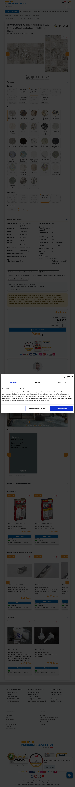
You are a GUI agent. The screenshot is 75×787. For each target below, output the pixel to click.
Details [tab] (37, 382)
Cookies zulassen (61, 408)
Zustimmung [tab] (13, 382)
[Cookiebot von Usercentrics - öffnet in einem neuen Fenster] (65, 377)
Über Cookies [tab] (62, 382)
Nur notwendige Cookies (37, 408)
